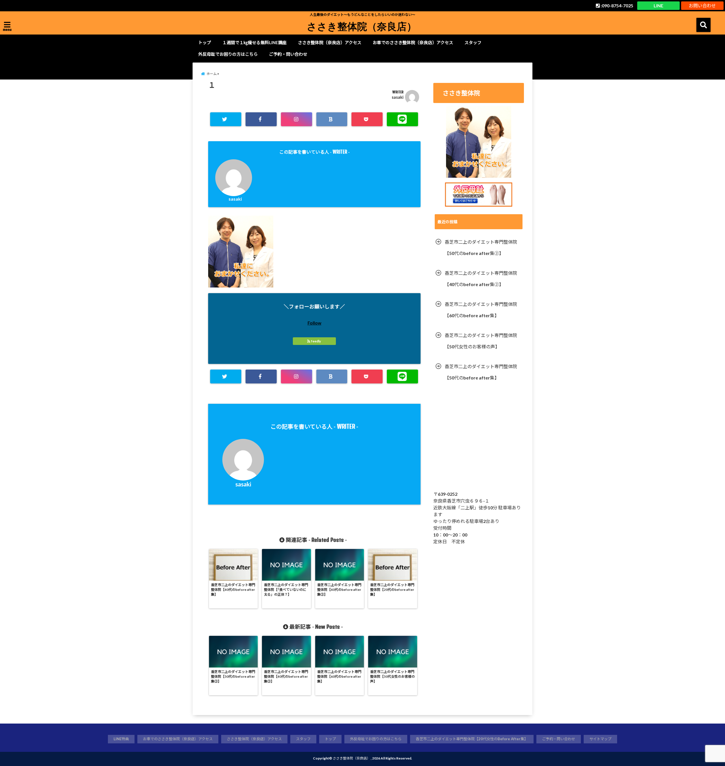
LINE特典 (121, 739)
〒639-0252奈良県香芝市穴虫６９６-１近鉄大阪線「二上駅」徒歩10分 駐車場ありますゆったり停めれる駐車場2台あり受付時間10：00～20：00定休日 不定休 (477, 517)
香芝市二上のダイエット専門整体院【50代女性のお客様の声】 (481, 340)
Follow (314, 322)
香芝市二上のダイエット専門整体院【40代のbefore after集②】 (481, 278)
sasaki (398, 97)
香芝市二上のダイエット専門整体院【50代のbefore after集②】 (481, 247)
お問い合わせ (702, 5)
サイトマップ (600, 739)
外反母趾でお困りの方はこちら (228, 54)
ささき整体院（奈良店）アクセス (329, 42)
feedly (315, 341)
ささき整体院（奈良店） (362, 26)
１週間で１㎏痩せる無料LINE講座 (254, 42)
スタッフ (472, 42)
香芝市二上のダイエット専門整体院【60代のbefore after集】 (481, 309)
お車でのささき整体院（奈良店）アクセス (413, 42)
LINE (658, 5)
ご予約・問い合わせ (288, 54)
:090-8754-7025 (616, 5)
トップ (204, 42)
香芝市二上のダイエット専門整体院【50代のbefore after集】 (481, 372)
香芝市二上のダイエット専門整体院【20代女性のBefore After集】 (472, 739)
